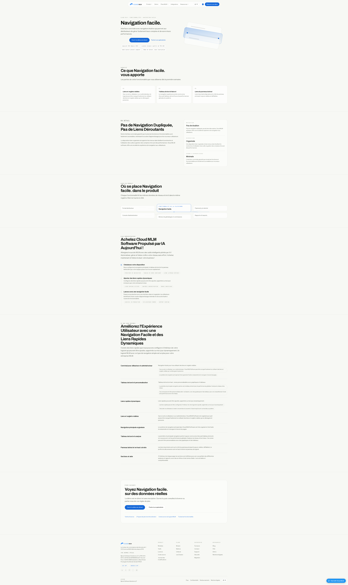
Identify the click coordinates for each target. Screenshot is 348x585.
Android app (134, 565)
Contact (196, 549)
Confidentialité (194, 580)
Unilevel (178, 552)
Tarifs (159, 549)
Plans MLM (164, 4)
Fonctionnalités (135, 17)
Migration (197, 557)
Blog (214, 546)
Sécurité (196, 554)
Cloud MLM (124, 17)
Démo (156, 4)
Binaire (178, 546)
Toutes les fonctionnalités (185, 517)
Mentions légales (218, 554)
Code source (162, 554)
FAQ (214, 549)
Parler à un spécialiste (158, 40)
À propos (197, 546)
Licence (160, 552)
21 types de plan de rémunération (146, 517)
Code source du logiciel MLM (167, 517)
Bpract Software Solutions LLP (129, 581)
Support (196, 552)
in (122, 570)
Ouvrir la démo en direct (139, 40)
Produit (148, 4)
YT (129, 570)
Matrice (178, 549)
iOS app (124, 565)
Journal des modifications (162, 558)
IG (136, 570)
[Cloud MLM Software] (136, 4)
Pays (187, 580)
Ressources (183, 4)
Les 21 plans (179, 554)
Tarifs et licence (129, 517)
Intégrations (174, 4)
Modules (160, 546)
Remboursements (204, 580)
